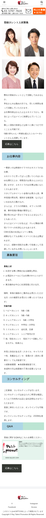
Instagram (34, 503)
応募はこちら (11, 144)
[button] (41, 376)
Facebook (12, 507)
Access (34, 507)
